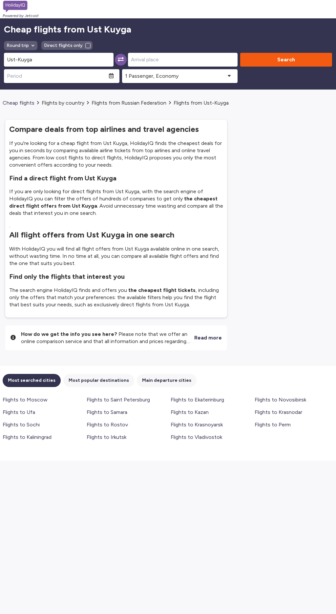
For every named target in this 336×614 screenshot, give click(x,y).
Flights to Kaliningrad (27, 437)
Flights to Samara (107, 412)
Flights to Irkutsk (106, 437)
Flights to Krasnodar (278, 412)
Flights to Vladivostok (196, 437)
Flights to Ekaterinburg (197, 400)
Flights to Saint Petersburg (118, 400)
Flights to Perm (273, 424)
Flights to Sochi (21, 424)
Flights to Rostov (107, 424)
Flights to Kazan (190, 412)
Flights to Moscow (25, 400)
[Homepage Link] (21, 6)
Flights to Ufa (19, 412)
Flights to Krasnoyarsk (197, 424)
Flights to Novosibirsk (280, 400)
